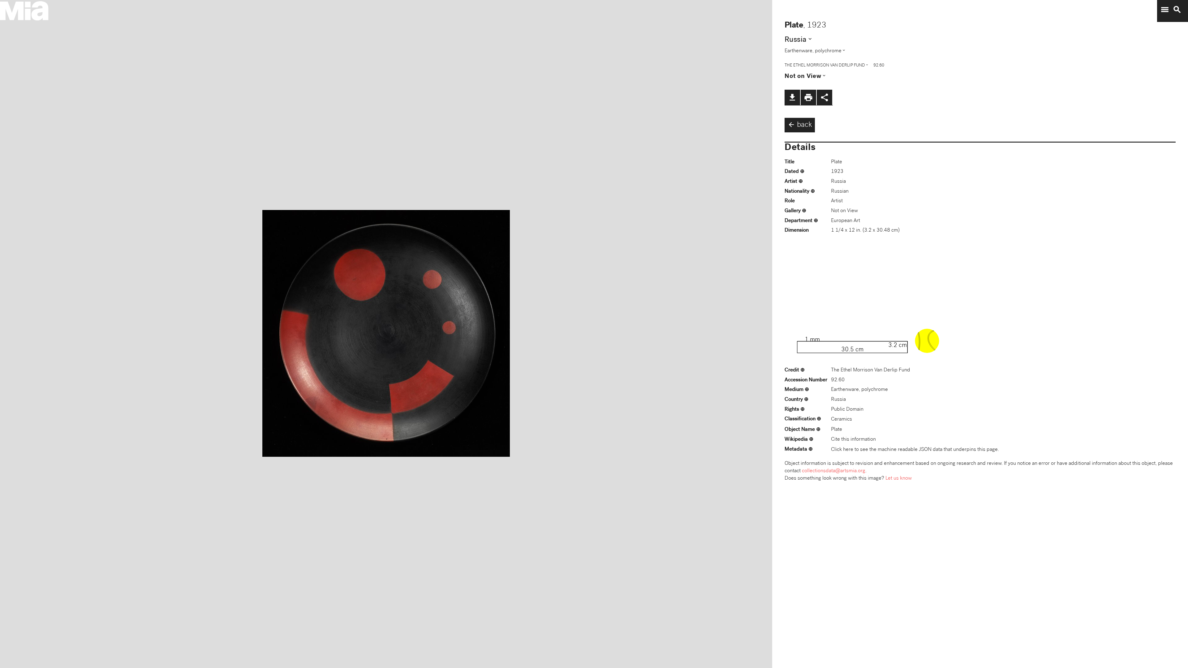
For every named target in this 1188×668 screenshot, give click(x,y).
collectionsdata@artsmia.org (833, 471)
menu (1164, 9)
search (1177, 9)
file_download (792, 97)
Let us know (898, 478)
